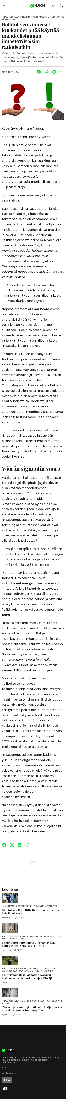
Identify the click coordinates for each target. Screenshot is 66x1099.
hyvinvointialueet (30, 969)
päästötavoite (40, 17)
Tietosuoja (7, 1068)
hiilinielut (26, 17)
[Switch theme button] (61, 6)
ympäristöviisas (56, 17)
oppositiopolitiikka (31, 936)
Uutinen (10, 939)
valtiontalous (47, 1001)
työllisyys (52, 906)
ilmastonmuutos (30, 1001)
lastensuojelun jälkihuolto (16, 971)
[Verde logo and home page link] (33, 6)
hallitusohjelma (12, 17)
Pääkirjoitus (8, 19)
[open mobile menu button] (4, 5)
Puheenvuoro (10, 906)
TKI (3, 939)
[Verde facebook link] (5, 1088)
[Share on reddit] (54, 71)
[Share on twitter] (46, 71)
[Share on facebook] (39, 71)
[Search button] (53, 6)
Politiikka (23, 906)
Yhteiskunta (47, 971)
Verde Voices (9, 1073)
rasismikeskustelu (52, 936)
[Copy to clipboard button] (61, 71)
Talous (5, 1003)
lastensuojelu (48, 969)
